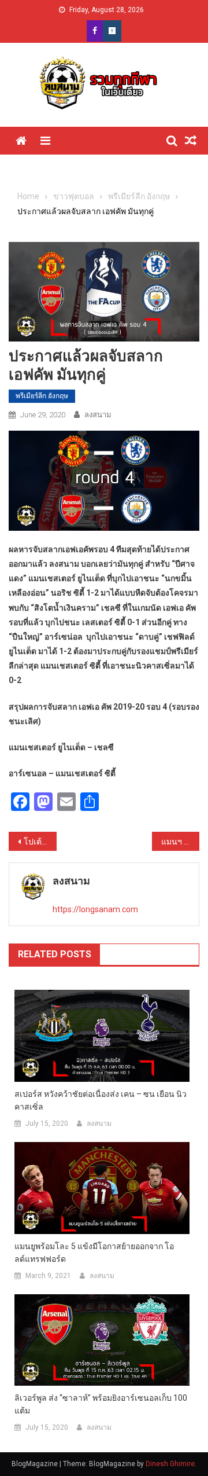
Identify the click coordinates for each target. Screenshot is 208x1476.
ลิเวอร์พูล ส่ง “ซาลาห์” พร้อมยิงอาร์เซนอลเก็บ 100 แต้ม (100, 1404)
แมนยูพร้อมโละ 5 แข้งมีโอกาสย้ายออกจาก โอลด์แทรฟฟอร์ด (94, 1253)
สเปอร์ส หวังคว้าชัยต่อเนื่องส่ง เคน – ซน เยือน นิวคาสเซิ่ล (100, 1100)
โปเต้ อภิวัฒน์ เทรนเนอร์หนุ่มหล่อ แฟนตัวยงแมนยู (40, 841)
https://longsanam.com (95, 909)
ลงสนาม (98, 414)
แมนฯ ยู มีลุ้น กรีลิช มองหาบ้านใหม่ (180, 841)
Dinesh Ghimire (170, 1464)
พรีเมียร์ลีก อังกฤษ (42, 396)
